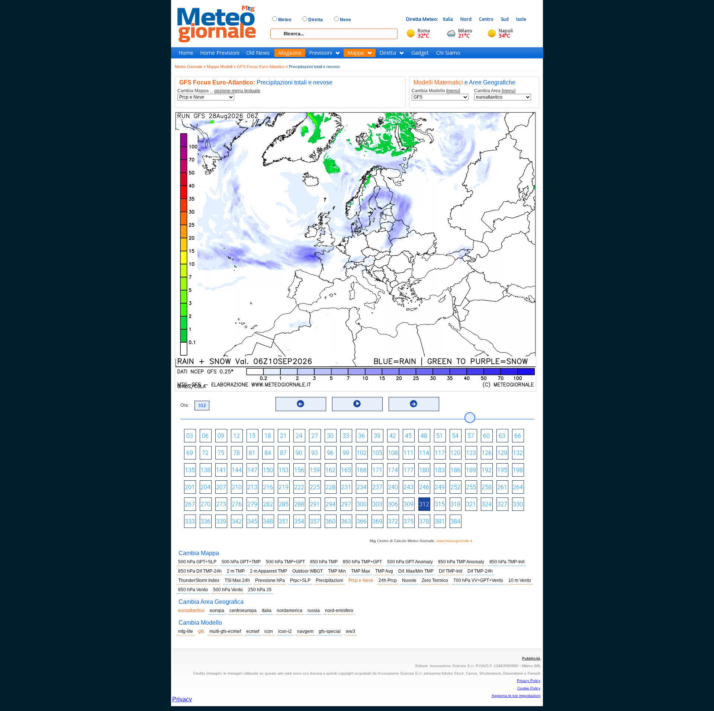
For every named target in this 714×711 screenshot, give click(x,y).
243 (408, 487)
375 (408, 521)
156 (299, 470)
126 (487, 453)
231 (346, 487)
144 (237, 470)
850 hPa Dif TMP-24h (200, 571)
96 (330, 453)
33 (345, 435)
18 (267, 435)
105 (377, 453)
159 (315, 470)
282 (268, 504)
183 (440, 470)
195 (502, 470)
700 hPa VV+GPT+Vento (478, 580)
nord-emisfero (339, 610)
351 (284, 521)
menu (453, 90)
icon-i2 (285, 631)
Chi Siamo (448, 52)
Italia (448, 19)
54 (455, 435)
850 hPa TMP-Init (506, 561)
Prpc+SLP (300, 580)
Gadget (420, 52)
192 (487, 470)
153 (284, 470)
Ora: (184, 405)
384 (455, 521)
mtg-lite (185, 631)
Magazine (290, 52)
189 (471, 470)
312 (424, 504)
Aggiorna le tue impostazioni (516, 696)
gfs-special (330, 631)
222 (299, 487)
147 (252, 470)
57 (470, 435)
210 (237, 487)
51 (439, 435)
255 (471, 487)
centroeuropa (243, 610)
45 (408, 435)
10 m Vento (519, 580)
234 (362, 487)
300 (362, 504)
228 (330, 487)
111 (408, 453)
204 (205, 487)
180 (424, 470)
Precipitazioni (329, 580)
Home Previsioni (219, 52)
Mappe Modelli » (221, 66)
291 (315, 504)
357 (315, 521)
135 (190, 470)
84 (267, 453)
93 (314, 453)
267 (190, 504)
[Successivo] (413, 403)
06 (205, 435)
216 (268, 487)
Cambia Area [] (494, 91)
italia (266, 610)
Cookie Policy (528, 688)
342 (237, 521)
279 (252, 504)
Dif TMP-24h (480, 571)
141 (221, 470)
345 (252, 521)
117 (440, 453)
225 (315, 487)
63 (502, 435)
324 (487, 504)
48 (424, 435)
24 (299, 435)
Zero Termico (435, 580)
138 (205, 470)
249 (440, 487)
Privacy (182, 699)
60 (486, 435)
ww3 (350, 631)
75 (221, 453)
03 (189, 435)
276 (237, 504)
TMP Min (337, 571)
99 (345, 453)
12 (236, 435)
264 (518, 487)
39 (377, 435)
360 (330, 521)
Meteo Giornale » (190, 66)
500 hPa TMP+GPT (285, 561)
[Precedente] (300, 403)
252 (455, 487)
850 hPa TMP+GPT (362, 561)
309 (408, 504)
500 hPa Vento (228, 589)
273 (221, 504)
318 (455, 504)
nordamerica (289, 610)
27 (314, 435)
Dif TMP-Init (450, 571)
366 (362, 521)
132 (518, 453)
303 (377, 504)
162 (330, 470)
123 (471, 453)
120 (455, 453)
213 (252, 487)
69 (189, 453)
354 (299, 521)
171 (377, 470)
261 (502, 487)
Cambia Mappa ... (218, 91)
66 (517, 435)
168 (362, 470)
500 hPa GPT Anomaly (410, 561)
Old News (258, 52)
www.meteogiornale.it (454, 541)
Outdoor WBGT (307, 571)
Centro (486, 19)
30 (330, 435)
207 (221, 487)
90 (299, 453)
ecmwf (252, 631)
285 (284, 504)
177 (408, 470)
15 (252, 435)
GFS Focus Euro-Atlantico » (262, 66)
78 (236, 453)
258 (487, 487)
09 (221, 435)
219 (284, 487)
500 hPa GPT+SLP (197, 561)
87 (283, 453)
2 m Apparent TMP (268, 571)
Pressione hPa (270, 580)
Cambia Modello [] (436, 91)
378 (424, 521)
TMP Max (360, 571)
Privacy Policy (528, 681)
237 (377, 487)
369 (377, 521)
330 (518, 504)
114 (424, 453)
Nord (466, 19)
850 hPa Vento (193, 589)
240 (393, 487)
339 (221, 521)
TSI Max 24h (237, 580)
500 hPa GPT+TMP (241, 561)
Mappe (355, 52)
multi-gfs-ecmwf (225, 631)
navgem (305, 631)
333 (190, 521)
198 (518, 470)
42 (392, 435)
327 (502, 504)
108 (393, 453)
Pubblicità (531, 658)
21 (283, 435)
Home (185, 52)
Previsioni (320, 52)
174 (393, 470)
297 (346, 504)
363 (346, 521)
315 (440, 504)
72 (205, 453)
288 (299, 504)
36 (361, 435)
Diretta (387, 52)
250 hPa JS (259, 589)
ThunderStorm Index (198, 580)
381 (440, 521)
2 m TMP (236, 571)
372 (393, 521)
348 (268, 521)
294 (330, 504)
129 (502, 453)
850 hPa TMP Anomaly (461, 561)
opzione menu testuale (237, 90)
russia (314, 610)
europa (217, 610)
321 (471, 504)
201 (190, 487)
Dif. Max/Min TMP (416, 571)
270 (205, 504)
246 (424, 487)
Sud (505, 19)
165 (346, 470)
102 (362, 453)
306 (393, 504)
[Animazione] (357, 403)
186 (455, 470)
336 (205, 521)
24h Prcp (388, 580)
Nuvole (409, 580)
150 (268, 470)
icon (268, 631)
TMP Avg (384, 571)
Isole (521, 19)
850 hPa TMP (324, 561)
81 (252, 453)
